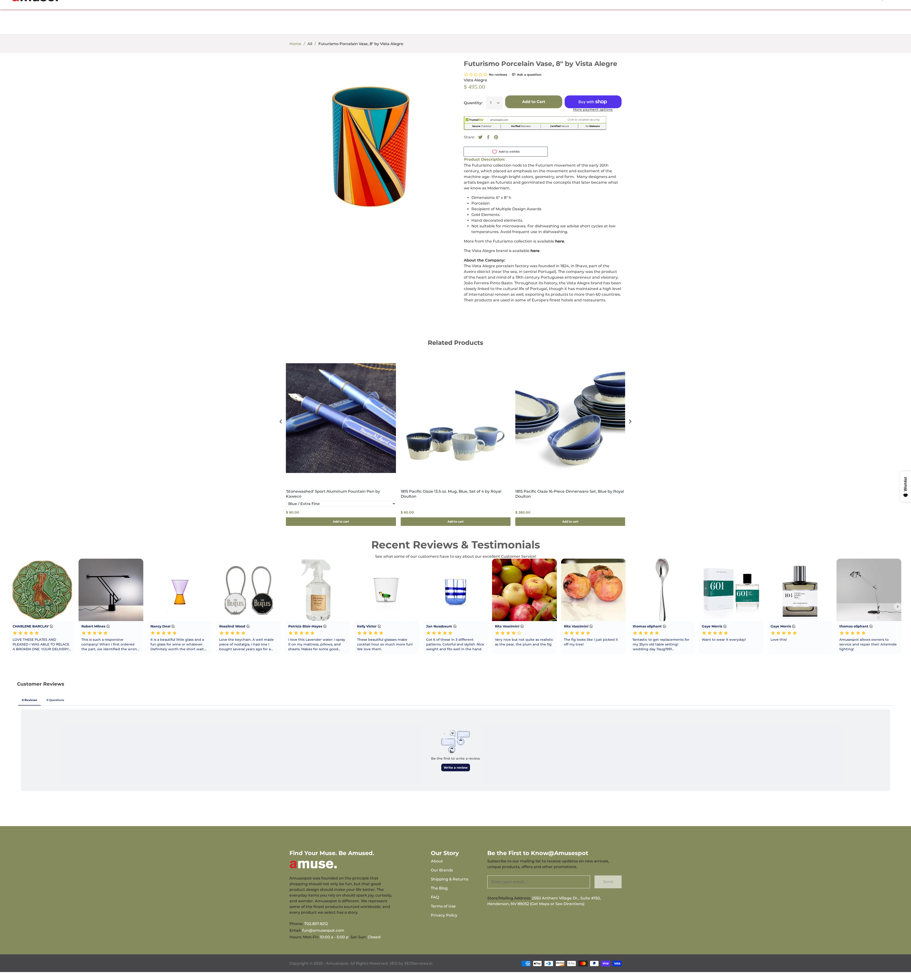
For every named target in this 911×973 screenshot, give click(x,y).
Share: (469, 137)
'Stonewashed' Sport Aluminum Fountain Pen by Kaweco (333, 494)
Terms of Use (443, 906)
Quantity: (473, 103)
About (437, 861)
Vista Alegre (475, 80)
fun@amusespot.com (323, 930)
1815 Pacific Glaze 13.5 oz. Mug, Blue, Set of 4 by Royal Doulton (451, 494)
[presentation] (281, 421)
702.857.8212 (316, 924)
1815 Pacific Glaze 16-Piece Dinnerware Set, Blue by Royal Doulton (569, 494)
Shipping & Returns (449, 879)
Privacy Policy (444, 915)
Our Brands (442, 870)
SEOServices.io (418, 963)
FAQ (435, 897)
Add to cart (341, 521)
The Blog (439, 888)
